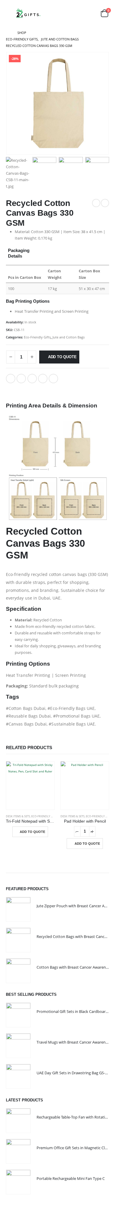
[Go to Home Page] (7, 33)
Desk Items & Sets (18, 816)
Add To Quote (62, 357)
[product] (30, 786)
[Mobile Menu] (10, 13)
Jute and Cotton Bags (68, 337)
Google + (42, 378)
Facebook (10, 378)
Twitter (21, 378)
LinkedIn (32, 378)
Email (53, 378)
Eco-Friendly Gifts (37, 337)
